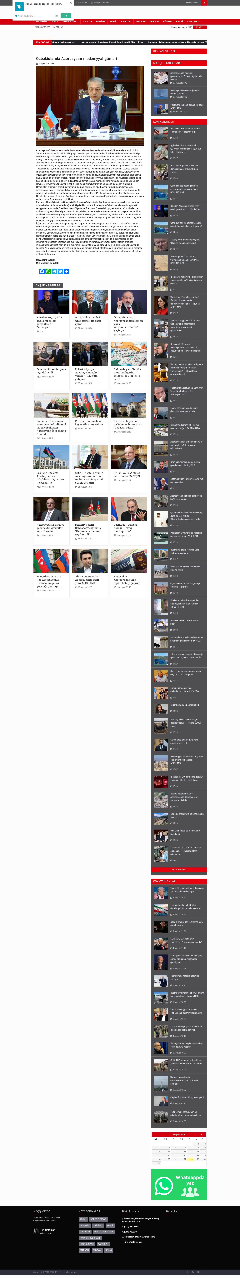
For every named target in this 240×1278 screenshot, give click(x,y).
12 (175, 1149)
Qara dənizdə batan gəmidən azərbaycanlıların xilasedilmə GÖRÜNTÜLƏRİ (118, 42)
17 (159, 1153)
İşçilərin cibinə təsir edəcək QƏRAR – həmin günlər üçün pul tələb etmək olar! (185, 146)
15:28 (175, 573)
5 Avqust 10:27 (179, 895)
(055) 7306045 (130, 1229)
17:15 (175, 287)
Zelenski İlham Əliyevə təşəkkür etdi (51, 371)
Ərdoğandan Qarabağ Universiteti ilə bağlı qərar (88, 321)
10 (159, 1149)
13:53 (175, 729)
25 (169, 1156)
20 (185, 1153)
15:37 (175, 556)
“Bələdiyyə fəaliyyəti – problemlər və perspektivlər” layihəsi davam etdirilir (186, 277)
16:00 (175, 502)
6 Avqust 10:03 (179, 1118)
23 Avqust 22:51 (46, 438)
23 (205, 1153)
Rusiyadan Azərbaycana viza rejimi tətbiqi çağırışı (127, 580)
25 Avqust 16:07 (46, 377)
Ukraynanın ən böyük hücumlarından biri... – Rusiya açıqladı (184, 1077)
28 (191, 1156)
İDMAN (55, 21)
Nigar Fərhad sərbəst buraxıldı (184, 702)
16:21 (175, 415)
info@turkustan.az (102, 3)
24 (159, 1156)
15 (198, 1149)
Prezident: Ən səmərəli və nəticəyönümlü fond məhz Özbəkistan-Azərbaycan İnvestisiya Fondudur (51, 427)
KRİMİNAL (100, 21)
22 (198, 1153)
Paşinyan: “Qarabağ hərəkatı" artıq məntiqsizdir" (125, 528)
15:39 (175, 539)
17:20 (175, 267)
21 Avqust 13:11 (123, 480)
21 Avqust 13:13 (84, 487)
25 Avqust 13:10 (84, 383)
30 (205, 1156)
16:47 (175, 310)
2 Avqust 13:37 (179, 1087)
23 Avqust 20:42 (84, 428)
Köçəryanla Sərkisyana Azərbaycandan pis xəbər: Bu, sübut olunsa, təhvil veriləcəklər (185, 344)
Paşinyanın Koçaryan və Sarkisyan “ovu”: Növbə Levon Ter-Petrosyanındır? (186, 388)
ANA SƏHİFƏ (41, 21)
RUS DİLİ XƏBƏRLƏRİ (103, 1229)
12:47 (175, 858)
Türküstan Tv (42, 27)
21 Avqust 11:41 (84, 538)
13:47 (175, 766)
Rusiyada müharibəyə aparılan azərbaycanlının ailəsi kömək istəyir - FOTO (184, 601)
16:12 (175, 469)
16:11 (175, 486)
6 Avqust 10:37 (179, 1050)
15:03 (175, 610)
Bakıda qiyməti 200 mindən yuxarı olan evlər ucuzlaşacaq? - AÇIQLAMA (186, 757)
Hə (66, 15)
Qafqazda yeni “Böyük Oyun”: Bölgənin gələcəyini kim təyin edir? (127, 374)
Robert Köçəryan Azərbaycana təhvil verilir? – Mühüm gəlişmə (87, 374)
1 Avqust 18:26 (179, 999)
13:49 (175, 746)
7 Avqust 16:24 (179, 1067)
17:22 (175, 246)
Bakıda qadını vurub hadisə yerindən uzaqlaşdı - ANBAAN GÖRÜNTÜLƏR (184, 257)
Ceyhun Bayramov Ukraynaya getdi (187, 1094)
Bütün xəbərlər (179, 867)
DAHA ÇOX (192, 22)
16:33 (175, 377)
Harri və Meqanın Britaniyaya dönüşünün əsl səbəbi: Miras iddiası (184, 166)
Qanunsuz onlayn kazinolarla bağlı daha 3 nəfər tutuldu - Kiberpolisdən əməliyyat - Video (186, 513)
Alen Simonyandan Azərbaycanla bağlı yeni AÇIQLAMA (87, 580)
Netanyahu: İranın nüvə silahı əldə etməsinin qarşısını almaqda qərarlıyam (186, 956)
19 (175, 1153)
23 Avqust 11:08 (46, 487)
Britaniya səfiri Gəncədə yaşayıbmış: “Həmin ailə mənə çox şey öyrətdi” (89, 529)
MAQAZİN (87, 21)
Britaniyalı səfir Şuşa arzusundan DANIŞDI (127, 474)
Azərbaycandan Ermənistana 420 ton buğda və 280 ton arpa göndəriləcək (186, 442)
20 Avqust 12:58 (123, 535)
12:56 (175, 820)
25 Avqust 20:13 (123, 335)
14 (191, 1149)
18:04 (175, 175)
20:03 (175, 135)
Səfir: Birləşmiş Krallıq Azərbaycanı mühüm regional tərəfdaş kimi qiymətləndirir (89, 477)
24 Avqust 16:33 (123, 383)
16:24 (175, 398)
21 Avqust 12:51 (46, 535)
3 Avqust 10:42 (179, 912)
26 (175, 1156)
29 (198, 1156)
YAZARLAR (141, 21)
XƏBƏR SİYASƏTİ (70, 21)
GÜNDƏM (167, 21)
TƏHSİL (113, 21)
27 (185, 1156)
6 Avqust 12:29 (179, 1016)
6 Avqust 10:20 (179, 983)
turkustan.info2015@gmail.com (140, 1234)
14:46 (175, 644)
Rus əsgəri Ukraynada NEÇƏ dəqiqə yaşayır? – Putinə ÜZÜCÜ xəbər (186, 720)
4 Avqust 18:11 (179, 1033)
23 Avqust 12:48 (123, 432)
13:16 (175, 804)
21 (191, 1153)
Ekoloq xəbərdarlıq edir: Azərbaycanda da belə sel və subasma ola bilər (184, 794)
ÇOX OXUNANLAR (164, 878)
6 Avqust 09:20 (179, 1101)
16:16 (175, 452)
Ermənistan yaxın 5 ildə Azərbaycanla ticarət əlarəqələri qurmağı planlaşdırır (50, 581)
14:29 (175, 109)
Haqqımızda (193, 3)
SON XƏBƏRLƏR (163, 119)
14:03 (175, 708)
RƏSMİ (179, 21)
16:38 (175, 334)
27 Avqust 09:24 (84, 328)
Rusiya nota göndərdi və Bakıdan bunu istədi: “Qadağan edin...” (128, 424)
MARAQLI (154, 21)
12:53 (175, 837)
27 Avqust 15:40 (179, 94)
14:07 (175, 695)
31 (159, 1160)
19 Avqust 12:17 (84, 587)
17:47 (175, 196)
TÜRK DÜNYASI (87, 1241)
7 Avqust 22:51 (179, 928)
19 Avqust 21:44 (46, 590)
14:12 (175, 678)
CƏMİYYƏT (126, 21)
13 (185, 1149)
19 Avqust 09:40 (123, 587)
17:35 (41, 331)
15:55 (175, 523)
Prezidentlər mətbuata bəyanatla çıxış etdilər (89, 422)
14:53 (175, 627)
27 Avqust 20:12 (179, 79)
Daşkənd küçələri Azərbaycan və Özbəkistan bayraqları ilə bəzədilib (50, 477)
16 (205, 1149)
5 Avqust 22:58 (179, 966)
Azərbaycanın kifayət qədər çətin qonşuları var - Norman (50, 528)
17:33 (175, 229)
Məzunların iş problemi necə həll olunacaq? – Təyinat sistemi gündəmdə (185, 848)
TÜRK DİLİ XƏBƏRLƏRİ (90, 1235)
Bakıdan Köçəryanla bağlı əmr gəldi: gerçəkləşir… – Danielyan (187, 42)
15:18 (175, 590)
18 (169, 1153)
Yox (56, 15)
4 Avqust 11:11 (179, 945)
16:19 (175, 431)
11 (169, 1149)
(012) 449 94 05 (79, 3)
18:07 (175, 155)
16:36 (175, 354)
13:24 (175, 783)
